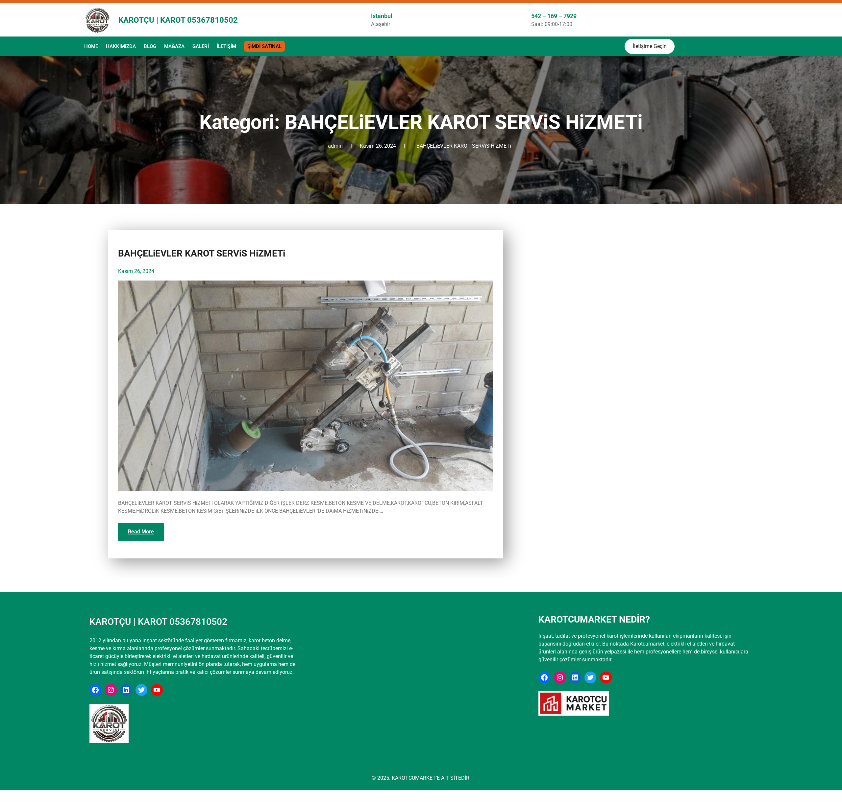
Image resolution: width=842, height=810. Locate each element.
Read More (141, 531)
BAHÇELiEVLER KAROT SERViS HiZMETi (463, 146)
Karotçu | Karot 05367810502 (178, 20)
